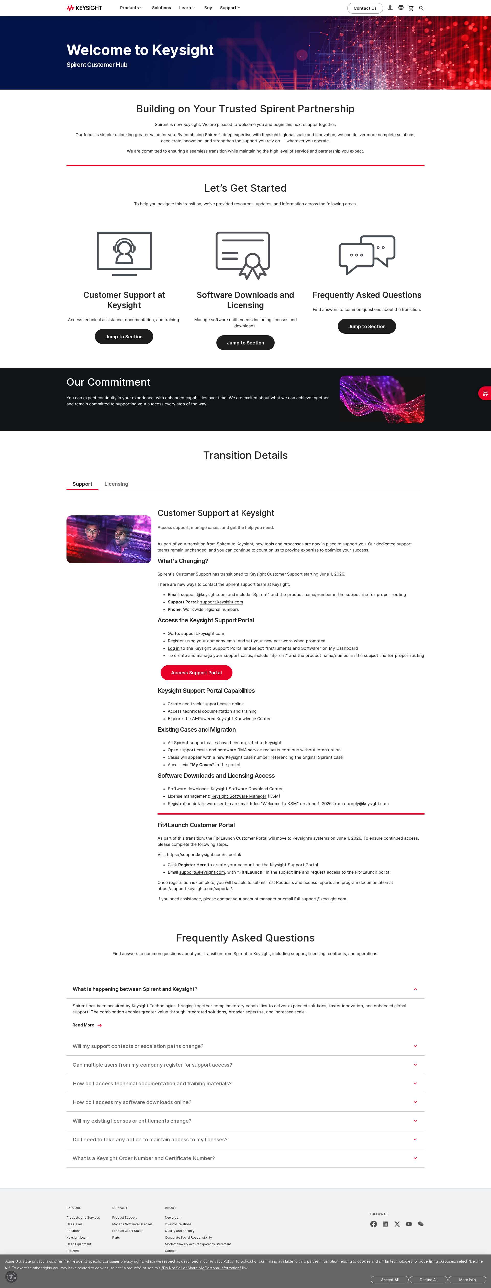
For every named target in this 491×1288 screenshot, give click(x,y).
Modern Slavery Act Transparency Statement (198, 1244)
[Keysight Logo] (86, 8)
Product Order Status (127, 1231)
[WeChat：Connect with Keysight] (421, 1224)
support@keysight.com (202, 872)
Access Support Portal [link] (196, 672)
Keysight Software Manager (238, 796)
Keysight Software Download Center (247, 788)
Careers (170, 1251)
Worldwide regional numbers (211, 609)
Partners (72, 1251)
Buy (208, 7)
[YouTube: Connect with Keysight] (409, 1224)
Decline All (428, 1280)
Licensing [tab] (116, 484)
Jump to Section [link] (124, 336)
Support (120, 1208)
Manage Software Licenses (132, 1224)
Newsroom (173, 1217)
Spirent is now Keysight (177, 124)
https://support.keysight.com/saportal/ (204, 854)
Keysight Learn (77, 1237)
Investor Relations (178, 1224)
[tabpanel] (245, 706)
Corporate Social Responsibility (188, 1237)
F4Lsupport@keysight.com (320, 898)
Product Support (124, 1217)
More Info (467, 1280)
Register (176, 640)
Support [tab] (82, 484)
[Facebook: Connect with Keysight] (373, 1224)
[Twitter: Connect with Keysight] (397, 1224)
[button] (391, 8)
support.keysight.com (221, 601)
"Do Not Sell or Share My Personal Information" (201, 1268)
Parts (116, 1237)
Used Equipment (78, 1244)
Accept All (390, 1280)
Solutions (161, 7)
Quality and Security (180, 1231)
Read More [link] (83, 1024)
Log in (174, 648)
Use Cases (74, 1224)
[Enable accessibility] (11, 1277)
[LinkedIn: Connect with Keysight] (385, 1224)
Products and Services (83, 1217)
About (170, 1208)
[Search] (421, 8)
